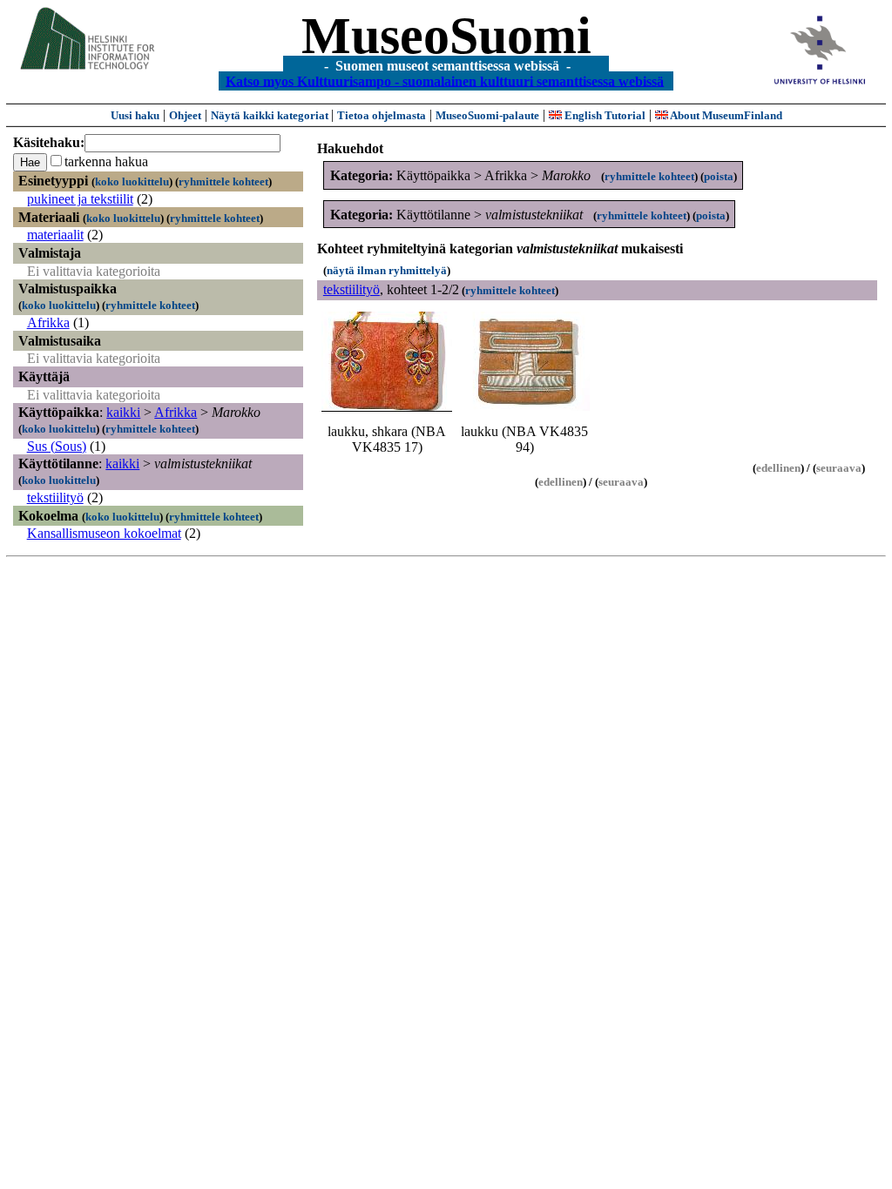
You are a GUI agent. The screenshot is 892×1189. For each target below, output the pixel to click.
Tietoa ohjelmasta (381, 115)
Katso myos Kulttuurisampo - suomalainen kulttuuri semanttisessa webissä (445, 80)
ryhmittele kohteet (223, 181)
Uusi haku (135, 115)
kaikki (123, 412)
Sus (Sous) (56, 446)
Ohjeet (185, 115)
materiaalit (55, 234)
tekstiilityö (55, 497)
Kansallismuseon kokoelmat (104, 533)
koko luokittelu (132, 181)
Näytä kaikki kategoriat (271, 115)
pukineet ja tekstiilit (80, 198)
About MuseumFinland (725, 115)
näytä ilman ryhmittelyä (387, 270)
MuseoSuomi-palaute (487, 115)
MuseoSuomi (446, 35)
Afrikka (48, 322)
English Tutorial (603, 115)
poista (718, 176)
